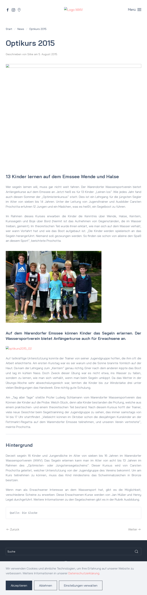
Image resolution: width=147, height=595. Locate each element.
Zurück (14, 529)
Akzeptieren (19, 585)
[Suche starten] (136, 551)
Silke (30, 54)
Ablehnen (45, 585)
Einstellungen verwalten (80, 585)
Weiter (132, 529)
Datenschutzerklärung (83, 573)
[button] (134, 9)
